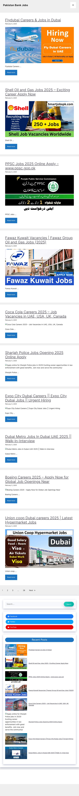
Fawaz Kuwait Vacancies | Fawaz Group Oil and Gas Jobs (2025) (39, 240)
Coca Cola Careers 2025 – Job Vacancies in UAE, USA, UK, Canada (35, 314)
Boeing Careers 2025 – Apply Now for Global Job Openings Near (37, 479)
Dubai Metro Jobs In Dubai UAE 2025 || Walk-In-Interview (49, 753)
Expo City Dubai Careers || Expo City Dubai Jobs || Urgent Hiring (36, 398)
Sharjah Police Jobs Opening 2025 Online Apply (45, 722)
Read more (11, 72)
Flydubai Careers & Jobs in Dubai (33, 20)
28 (24, 590)
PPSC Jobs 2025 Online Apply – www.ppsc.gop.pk (32, 166)
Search (68, 604)
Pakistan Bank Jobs (15, 5)
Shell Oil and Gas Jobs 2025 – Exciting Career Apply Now (48, 663)
